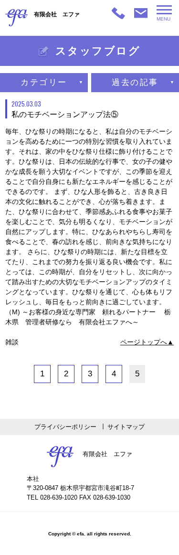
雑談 (12, 342)
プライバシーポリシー (65, 426)
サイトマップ (126, 426)
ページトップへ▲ (147, 342)
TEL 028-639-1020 (52, 497)
